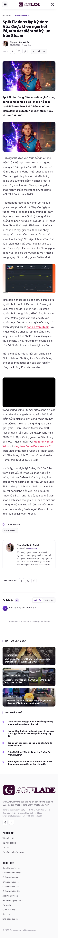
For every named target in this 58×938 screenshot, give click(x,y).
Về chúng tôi (8, 838)
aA (38, 51)
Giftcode (6, 914)
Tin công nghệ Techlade (13, 852)
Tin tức (6, 847)
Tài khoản (7, 905)
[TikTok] (11, 822)
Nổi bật (37, 600)
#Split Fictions (10, 530)
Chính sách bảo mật (12, 873)
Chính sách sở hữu (11, 887)
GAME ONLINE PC (22, 15)
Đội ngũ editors (9, 843)
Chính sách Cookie (11, 891)
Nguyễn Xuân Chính (20, 42)
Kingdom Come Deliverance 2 (32, 446)
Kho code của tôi (10, 919)
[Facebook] (12, 51)
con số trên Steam (38, 327)
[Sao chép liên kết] (24, 51)
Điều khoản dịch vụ (11, 868)
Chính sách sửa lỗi (11, 882)
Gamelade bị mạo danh (13, 900)
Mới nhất (49, 600)
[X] (18, 51)
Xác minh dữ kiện (10, 896)
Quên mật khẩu (9, 910)
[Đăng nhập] (52, 4)
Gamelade (7, 15)
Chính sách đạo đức (12, 877)
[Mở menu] (5, 4)
